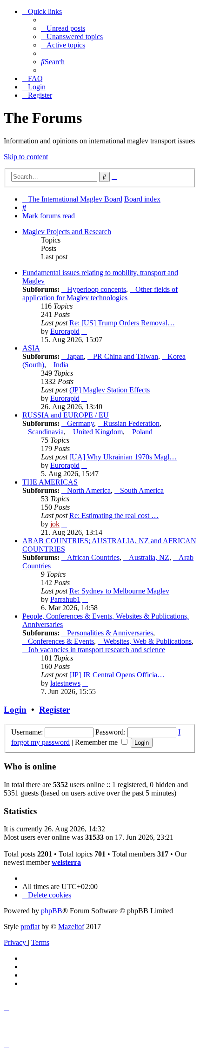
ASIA (31, 348)
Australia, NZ (149, 557)
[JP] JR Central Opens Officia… (117, 675)
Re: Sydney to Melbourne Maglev (119, 591)
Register (54, 710)
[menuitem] (63, 28)
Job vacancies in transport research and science (96, 650)
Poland (142, 432)
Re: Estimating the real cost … (114, 515)
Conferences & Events (61, 641)
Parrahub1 (65, 599)
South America (142, 490)
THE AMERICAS (50, 482)
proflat (30, 927)
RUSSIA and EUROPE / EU (65, 415)
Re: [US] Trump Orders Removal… (122, 323)
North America (89, 490)
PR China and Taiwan (125, 356)
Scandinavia (46, 432)
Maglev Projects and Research (66, 232)
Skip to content (26, 157)
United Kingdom (98, 432)
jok (55, 524)
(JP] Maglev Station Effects (109, 390)
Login (15, 710)
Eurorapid (65, 331)
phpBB (51, 911)
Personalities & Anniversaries (110, 633)
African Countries (93, 557)
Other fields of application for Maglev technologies (100, 293)
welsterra (66, 862)
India (60, 365)
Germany (80, 423)
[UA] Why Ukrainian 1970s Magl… (123, 457)
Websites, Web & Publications (147, 641)
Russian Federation (131, 423)
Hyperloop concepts (96, 289)
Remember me (97, 742)
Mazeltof (71, 927)
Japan (75, 356)
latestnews (65, 683)
